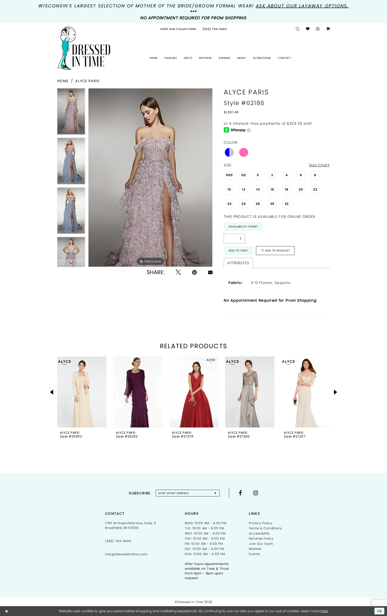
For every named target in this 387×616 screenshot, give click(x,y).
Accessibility (259, 533)
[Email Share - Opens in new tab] (210, 272)
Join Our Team (261, 543)
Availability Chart (243, 226)
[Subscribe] (215, 493)
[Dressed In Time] (84, 48)
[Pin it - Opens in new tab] (194, 272)
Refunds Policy (261, 538)
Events (254, 554)
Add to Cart (238, 250)
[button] (318, 29)
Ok (379, 611)
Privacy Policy (260, 523)
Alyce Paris (87, 81)
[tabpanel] (71, 113)
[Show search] (298, 29)
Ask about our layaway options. (302, 6)
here (324, 611)
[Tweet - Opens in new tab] (178, 272)
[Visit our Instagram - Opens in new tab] (255, 493)
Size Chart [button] (319, 165)
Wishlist (255, 549)
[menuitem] (178, 29)
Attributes (238, 263)
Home (63, 81)
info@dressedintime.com (126, 554)
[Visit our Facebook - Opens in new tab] (240, 493)
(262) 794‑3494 (118, 541)
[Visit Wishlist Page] (308, 29)
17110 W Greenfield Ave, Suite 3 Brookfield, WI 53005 (130, 525)
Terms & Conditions (265, 528)
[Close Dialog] (7, 611)
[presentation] (81, 391)
